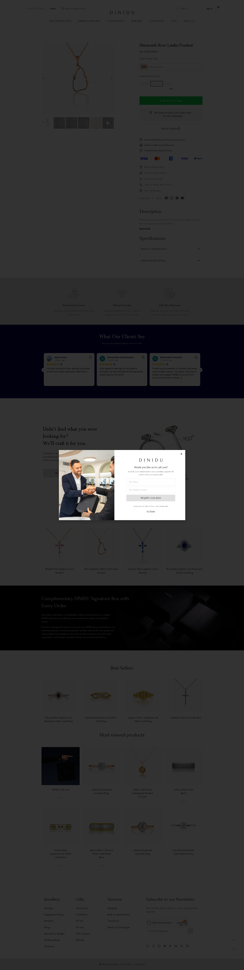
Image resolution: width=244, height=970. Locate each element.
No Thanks (151, 511)
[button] (181, 454)
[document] (122, 485)
